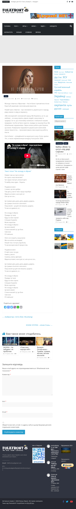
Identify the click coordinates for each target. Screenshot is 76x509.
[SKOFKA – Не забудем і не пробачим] (10, 338)
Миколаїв (69, 82)
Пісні (16, 26)
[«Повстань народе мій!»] (27, 338)
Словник (28, 32)
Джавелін (62, 74)
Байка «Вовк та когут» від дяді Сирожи (63, 149)
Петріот (56, 84)
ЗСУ (65, 77)
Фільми (19, 32)
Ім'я (4, 401)
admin (18, 98)
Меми (34, 26)
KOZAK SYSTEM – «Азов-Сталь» (39, 325)
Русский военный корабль (62, 88)
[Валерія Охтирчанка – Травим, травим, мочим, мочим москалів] (44, 338)
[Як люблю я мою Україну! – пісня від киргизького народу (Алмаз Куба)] (60, 191)
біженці (65, 102)
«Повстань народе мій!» (25, 348)
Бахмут (56, 74)
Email (4, 412)
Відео (43, 26)
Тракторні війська (63, 93)
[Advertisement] (38, 49)
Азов (56, 72)
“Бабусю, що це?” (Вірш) (54, 465)
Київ (69, 80)
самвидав (65, 109)
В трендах (59, 143)
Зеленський (64, 80)
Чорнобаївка (64, 100)
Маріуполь (62, 82)
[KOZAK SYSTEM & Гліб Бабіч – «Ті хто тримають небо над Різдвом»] (60, 208)
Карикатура (8, 32)
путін (69, 105)
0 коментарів (26, 98)
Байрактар (69, 72)
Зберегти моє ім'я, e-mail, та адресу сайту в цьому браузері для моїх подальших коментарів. (26, 426)
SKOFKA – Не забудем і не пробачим (8, 349)
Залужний (57, 80)
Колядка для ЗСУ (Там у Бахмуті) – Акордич (24, 2)
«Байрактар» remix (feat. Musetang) (17, 317)
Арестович (61, 72)
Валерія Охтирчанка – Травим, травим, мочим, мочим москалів (43, 351)
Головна (7, 26)
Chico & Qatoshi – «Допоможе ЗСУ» (55, 479)
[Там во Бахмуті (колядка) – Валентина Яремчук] (60, 175)
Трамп (70, 93)
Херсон (56, 100)
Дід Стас (58, 77)
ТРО (55, 93)
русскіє (57, 108)
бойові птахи (58, 102)
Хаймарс (68, 97)
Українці (35, 98)
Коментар (6, 374)
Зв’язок (38, 32)
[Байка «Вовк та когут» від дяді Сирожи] (64, 131)
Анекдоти (53, 26)
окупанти (60, 105)
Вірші (24, 26)
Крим (55, 82)
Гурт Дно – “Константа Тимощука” (55, 450)
